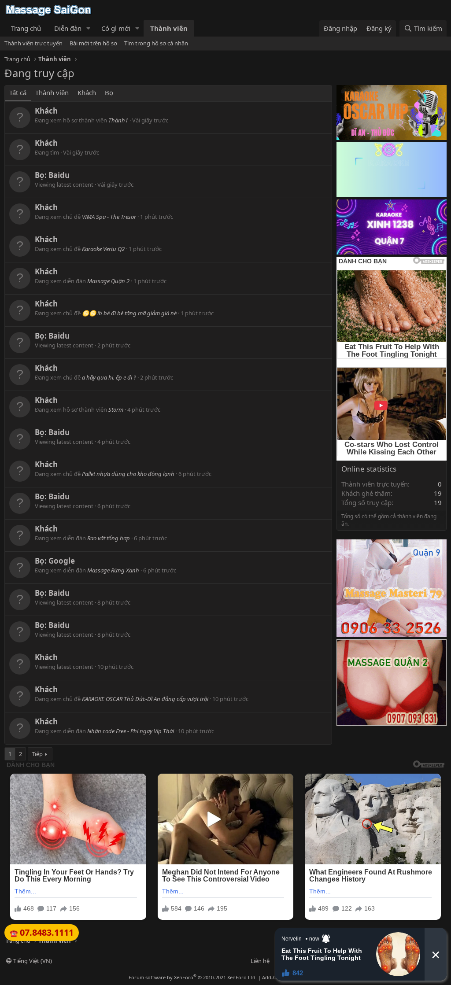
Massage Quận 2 (108, 281)
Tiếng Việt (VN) (32, 961)
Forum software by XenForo (193, 977)
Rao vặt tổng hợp (108, 538)
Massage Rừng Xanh (113, 570)
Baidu (59, 175)
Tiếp (37, 754)
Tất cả (17, 92)
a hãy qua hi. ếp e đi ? (109, 377)
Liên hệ (260, 961)
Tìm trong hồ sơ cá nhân (156, 43)
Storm (115, 409)
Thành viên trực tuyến (33, 43)
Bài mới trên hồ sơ (93, 43)
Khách (87, 92)
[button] (88, 28)
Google (61, 561)
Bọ (109, 92)
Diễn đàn (67, 28)
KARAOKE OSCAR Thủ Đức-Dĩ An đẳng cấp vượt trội (145, 699)
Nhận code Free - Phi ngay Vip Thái (130, 731)
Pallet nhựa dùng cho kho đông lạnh (128, 474)
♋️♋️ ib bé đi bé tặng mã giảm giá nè (129, 313)
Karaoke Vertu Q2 (103, 249)
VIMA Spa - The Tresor (109, 217)
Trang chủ (26, 28)
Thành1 (118, 120)
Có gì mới (115, 28)
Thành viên (169, 28)
